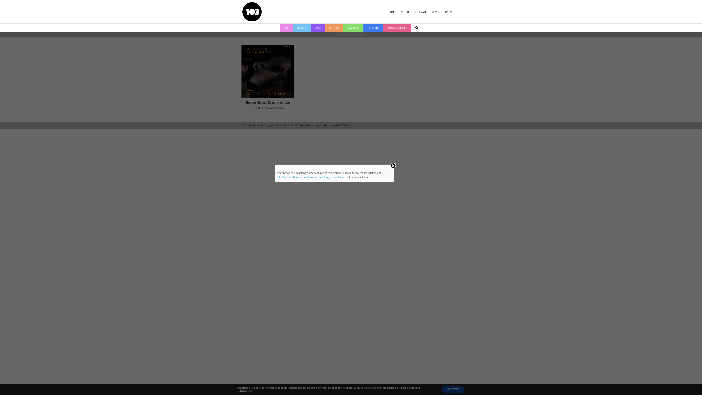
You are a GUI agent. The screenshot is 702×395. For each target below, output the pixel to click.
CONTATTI (449, 12)
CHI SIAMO (420, 12)
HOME (392, 12)
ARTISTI (405, 12)
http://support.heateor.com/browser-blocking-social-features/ (312, 177)
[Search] (416, 28)
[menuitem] (286, 28)
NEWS (434, 12)
